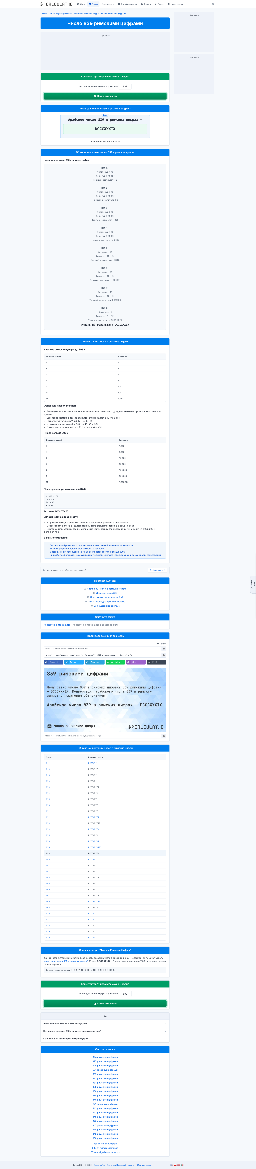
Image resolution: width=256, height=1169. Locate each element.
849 (48, 907)
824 (48, 793)
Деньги (147, 4)
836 (48, 841)
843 (48, 877)
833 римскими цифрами (105, 1078)
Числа (95, 4)
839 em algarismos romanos (105, 1152)
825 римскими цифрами (105, 1061)
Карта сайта (99, 1165)
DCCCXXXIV (93, 829)
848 (48, 901)
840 (48, 859)
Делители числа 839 (106, 593)
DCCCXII (92, 763)
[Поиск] (213, 4)
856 (48, 937)
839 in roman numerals (105, 1143)
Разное (161, 4)
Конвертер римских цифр (57, 624)
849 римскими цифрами (105, 1134)
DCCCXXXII (93, 817)
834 (48, 829)
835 (48, 835)
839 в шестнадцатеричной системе (106, 601)
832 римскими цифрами (105, 1074)
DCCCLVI (92, 937)
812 (48, 763)
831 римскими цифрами (105, 1070)
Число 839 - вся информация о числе (106, 588)
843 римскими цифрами (105, 1112)
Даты (82, 4)
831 (48, 811)
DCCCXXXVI (93, 841)
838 (48, 847)
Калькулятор (177, 4)
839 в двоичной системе (107, 605)
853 (48, 925)
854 (48, 931)
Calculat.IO (77, 1165)
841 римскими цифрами (105, 1104)
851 (48, 919)
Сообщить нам (156, 570)
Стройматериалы (129, 4)
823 (48, 787)
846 (48, 889)
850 (48, 913)
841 (48, 865)
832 (48, 817)
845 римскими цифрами (105, 1116)
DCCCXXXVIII (94, 847)
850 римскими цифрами (105, 1138)
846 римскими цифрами (105, 1121)
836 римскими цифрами (105, 1091)
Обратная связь (253, 584)
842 (48, 871)
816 (48, 775)
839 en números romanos (105, 1148)
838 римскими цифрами (105, 1095)
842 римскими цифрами (105, 1108)
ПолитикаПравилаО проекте (120, 1165)
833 (48, 823)
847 (48, 895)
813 (48, 769)
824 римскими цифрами (105, 1057)
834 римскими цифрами (105, 1082)
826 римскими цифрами (105, 1065)
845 (48, 883)
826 (48, 805)
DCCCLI (91, 919)
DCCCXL (91, 859)
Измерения (107, 4)
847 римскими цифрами (105, 1125)
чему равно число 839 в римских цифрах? (66, 961)
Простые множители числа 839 (106, 597)
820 (48, 781)
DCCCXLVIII (94, 901)
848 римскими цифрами (105, 1129)
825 (48, 799)
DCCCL (91, 913)
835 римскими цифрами (105, 1087)
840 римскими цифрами (105, 1099)
